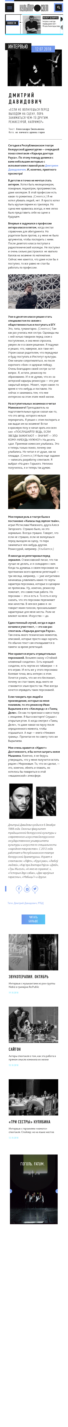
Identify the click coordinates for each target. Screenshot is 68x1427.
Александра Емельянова (30, 129)
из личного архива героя (30, 132)
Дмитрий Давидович (25, 903)
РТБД (41, 903)
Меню (9, 4)
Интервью (18, 46)
